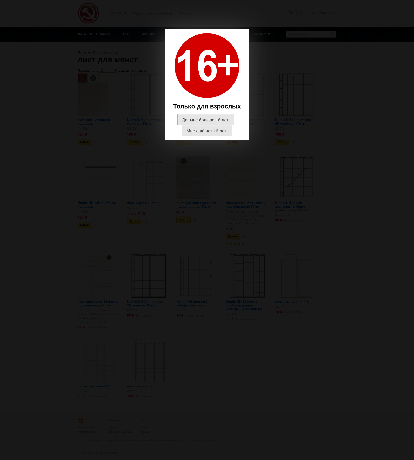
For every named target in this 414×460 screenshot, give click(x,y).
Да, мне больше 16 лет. (206, 119)
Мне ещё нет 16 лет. (207, 130)
